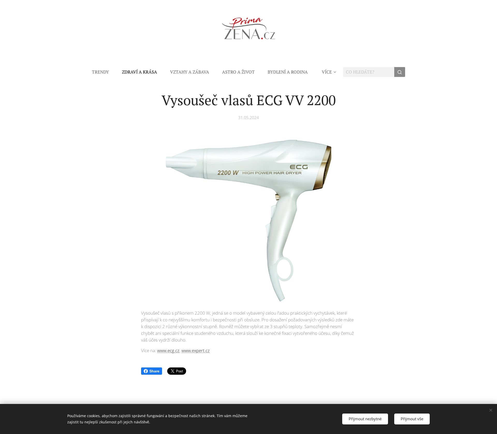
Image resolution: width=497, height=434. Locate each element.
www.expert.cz (195, 350)
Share (154, 371)
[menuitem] (103, 72)
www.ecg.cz (168, 350)
